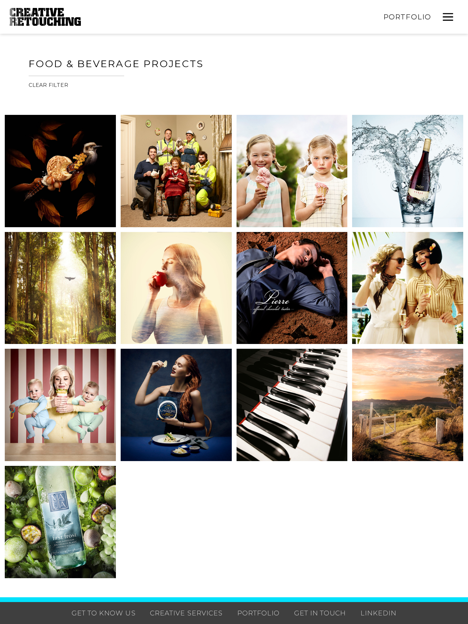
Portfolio (407, 16)
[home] (45, 17)
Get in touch (320, 613)
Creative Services (186, 613)
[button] (447, 16)
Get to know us (104, 613)
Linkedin (378, 613)
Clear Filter (48, 85)
